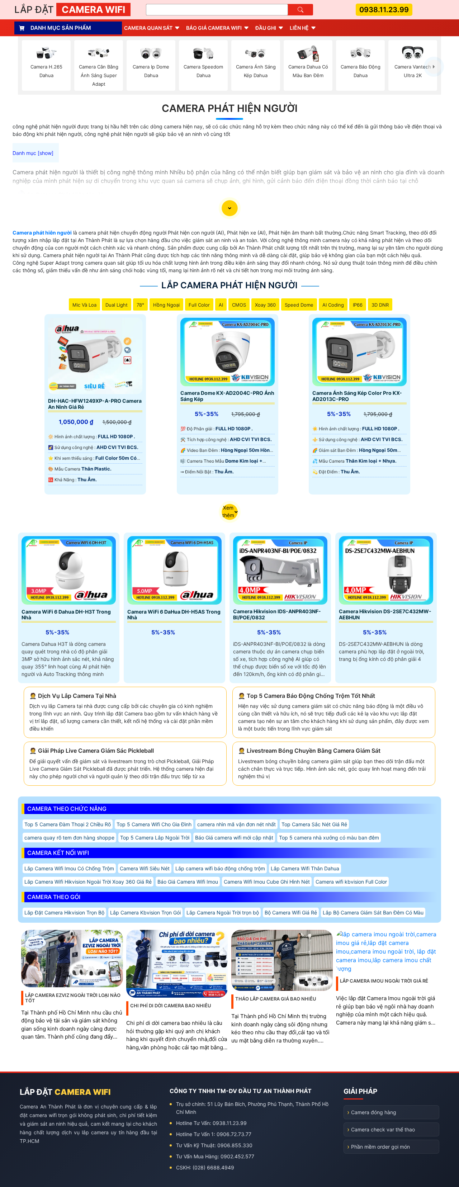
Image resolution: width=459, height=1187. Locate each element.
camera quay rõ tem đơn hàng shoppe (69, 837)
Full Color (199, 305)
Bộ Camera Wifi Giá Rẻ (291, 912)
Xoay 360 (265, 305)
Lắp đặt (69, 9)
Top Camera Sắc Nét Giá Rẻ (314, 824)
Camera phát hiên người (42, 233)
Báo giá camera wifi (214, 28)
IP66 (358, 305)
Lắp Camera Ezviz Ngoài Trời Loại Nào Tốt (72, 998)
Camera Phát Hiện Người (230, 108)
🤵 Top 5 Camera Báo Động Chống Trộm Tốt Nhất (306, 695)
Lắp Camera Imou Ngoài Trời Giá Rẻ (384, 981)
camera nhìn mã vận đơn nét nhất (236, 824)
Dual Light (116, 305)
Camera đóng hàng (373, 1112)
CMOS (239, 305)
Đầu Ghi (265, 28)
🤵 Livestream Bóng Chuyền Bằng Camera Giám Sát (309, 750)
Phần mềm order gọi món (380, 1147)
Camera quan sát (148, 28)
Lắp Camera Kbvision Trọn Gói (145, 912)
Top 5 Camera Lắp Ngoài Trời (154, 837)
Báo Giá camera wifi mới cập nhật (234, 837)
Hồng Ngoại (166, 305)
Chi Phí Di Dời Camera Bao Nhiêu (170, 1005)
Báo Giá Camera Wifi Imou (187, 882)
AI (221, 305)
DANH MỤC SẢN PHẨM (60, 27)
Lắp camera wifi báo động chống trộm (220, 868)
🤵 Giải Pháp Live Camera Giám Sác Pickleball (91, 750)
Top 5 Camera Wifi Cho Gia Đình (154, 824)
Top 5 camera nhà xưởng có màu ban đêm (329, 837)
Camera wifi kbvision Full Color (351, 882)
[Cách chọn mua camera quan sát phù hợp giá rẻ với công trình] (434, 67)
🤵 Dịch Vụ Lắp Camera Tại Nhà (72, 695)
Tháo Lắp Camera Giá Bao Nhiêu (275, 999)
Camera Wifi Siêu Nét (145, 868)
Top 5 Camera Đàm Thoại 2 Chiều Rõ (67, 824)
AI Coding (333, 305)
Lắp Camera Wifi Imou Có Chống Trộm (69, 868)
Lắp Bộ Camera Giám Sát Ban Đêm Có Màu (373, 912)
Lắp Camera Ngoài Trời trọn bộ (222, 912)
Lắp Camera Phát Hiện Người (229, 285)
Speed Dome (299, 305)
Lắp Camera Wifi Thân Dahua (305, 868)
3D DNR (380, 305)
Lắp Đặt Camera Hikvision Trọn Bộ (64, 912)
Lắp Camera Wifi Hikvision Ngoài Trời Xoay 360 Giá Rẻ (88, 882)
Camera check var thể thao (383, 1129)
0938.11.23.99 (384, 9)
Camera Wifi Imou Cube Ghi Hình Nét (267, 882)
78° (140, 305)
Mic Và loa (84, 305)
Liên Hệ (299, 28)
